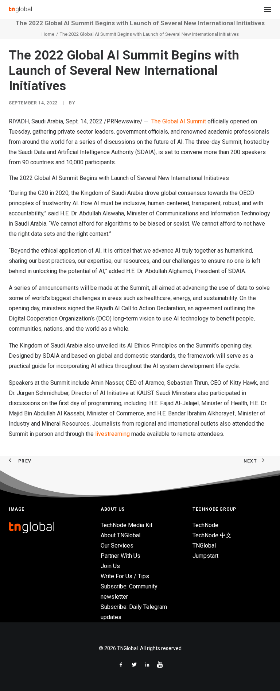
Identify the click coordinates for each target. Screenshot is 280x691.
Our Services (117, 545)
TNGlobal (204, 545)
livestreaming (112, 433)
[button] (267, 9)
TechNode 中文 (212, 535)
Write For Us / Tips (125, 576)
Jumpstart (205, 555)
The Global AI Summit (178, 121)
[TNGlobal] (20, 9)
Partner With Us (120, 555)
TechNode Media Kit (126, 525)
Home (48, 34)
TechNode (205, 525)
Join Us (110, 566)
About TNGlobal (120, 535)
